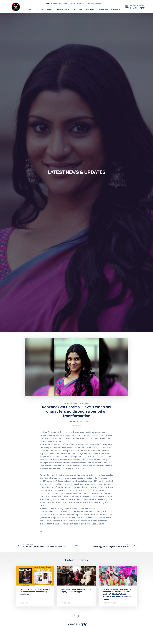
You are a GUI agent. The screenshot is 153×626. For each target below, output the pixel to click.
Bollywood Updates (70, 403)
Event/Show (103, 10)
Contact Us (115, 10)
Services (49, 10)
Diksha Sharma (73, 421)
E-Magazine (77, 10)
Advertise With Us (63, 10)
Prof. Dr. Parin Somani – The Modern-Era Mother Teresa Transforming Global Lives (34, 591)
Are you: (49, 3)
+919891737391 (139, 8)
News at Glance (84, 403)
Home (30, 10)
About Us (39, 10)
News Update (90, 10)
